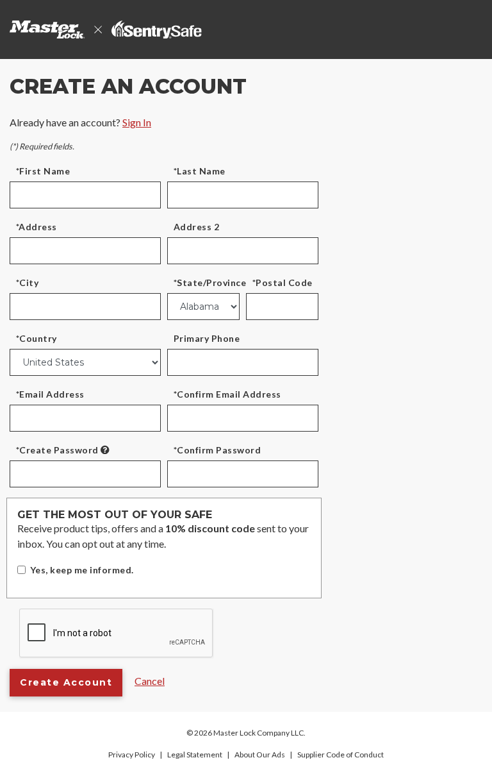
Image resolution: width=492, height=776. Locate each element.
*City (27, 282)
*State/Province (210, 282)
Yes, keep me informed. (82, 569)
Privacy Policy (131, 754)
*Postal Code (282, 282)
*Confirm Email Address (227, 394)
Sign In (136, 122)
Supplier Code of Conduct (340, 754)
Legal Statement (194, 754)
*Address (36, 226)
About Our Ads (259, 754)
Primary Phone (207, 338)
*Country (36, 338)
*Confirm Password (217, 449)
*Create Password (57, 449)
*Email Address (50, 394)
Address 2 (196, 226)
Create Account (66, 682)
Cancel (150, 681)
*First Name (43, 170)
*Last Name (200, 170)
